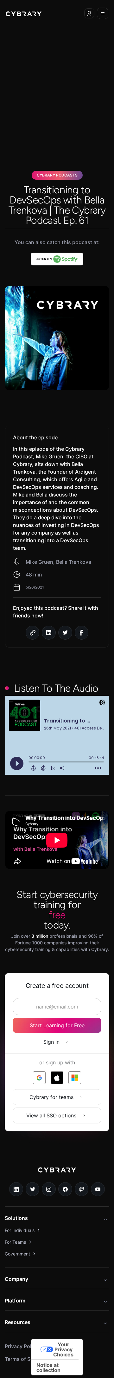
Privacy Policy (21, 1346)
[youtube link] (98, 1189)
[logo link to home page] (57, 1174)
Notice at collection (48, 1367)
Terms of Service (25, 1359)
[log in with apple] (57, 1077)
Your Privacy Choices (63, 1349)
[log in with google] (39, 1077)
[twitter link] (33, 1189)
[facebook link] (65, 1189)
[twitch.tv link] (82, 1189)
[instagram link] (49, 1189)
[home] (23, 13)
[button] (89, 13)
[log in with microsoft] (74, 1077)
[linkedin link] (16, 1189)
